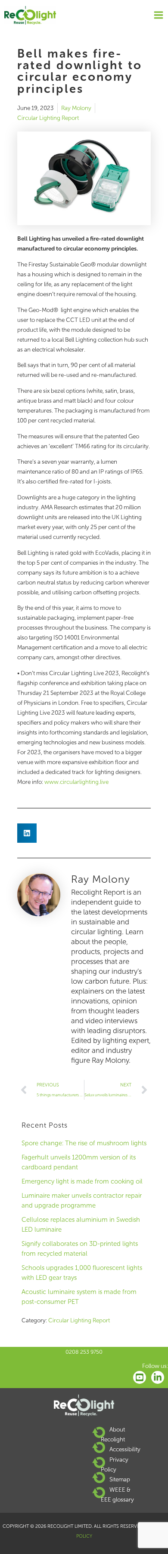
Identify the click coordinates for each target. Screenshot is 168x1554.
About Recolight (113, 1434)
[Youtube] (139, 1377)
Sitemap (119, 1479)
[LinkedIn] (157, 1377)
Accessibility (124, 1449)
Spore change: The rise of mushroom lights (84, 1143)
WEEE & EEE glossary (117, 1494)
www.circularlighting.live (76, 782)
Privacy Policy (114, 1464)
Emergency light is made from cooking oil (82, 1181)
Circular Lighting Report (48, 118)
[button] (27, 833)
